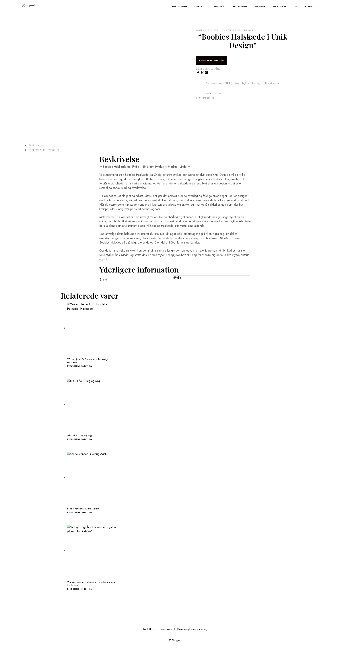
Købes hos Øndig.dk (211, 60)
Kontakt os (149, 629)
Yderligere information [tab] (43, 150)
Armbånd (199, 6)
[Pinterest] (206, 73)
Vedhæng (309, 6)
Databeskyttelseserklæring (192, 629)
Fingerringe (219, 6)
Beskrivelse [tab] (35, 145)
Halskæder (240, 6)
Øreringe (260, 6)
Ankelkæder (180, 6)
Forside (200, 30)
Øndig (177, 278)
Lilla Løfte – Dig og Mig (79, 435)
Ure (295, 6)
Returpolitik (166, 629)
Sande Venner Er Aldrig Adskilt (83, 508)
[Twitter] (203, 73)
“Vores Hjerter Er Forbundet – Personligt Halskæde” (87, 360)
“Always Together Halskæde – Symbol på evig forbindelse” (91, 583)
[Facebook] (198, 73)
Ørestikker (279, 6)
